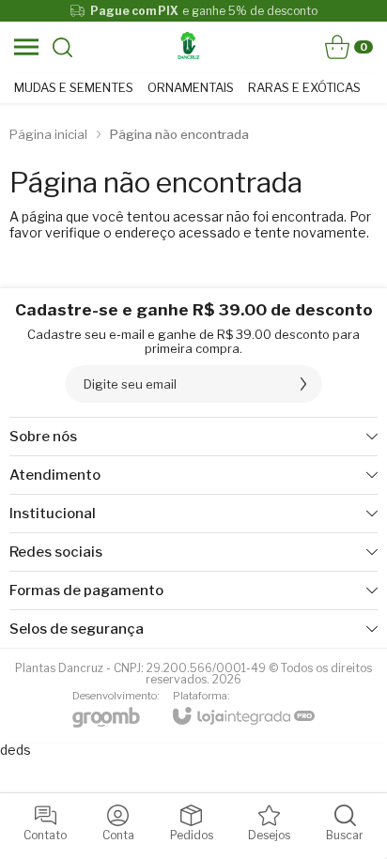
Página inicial (48, 134)
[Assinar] (303, 384)
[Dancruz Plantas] (189, 47)
